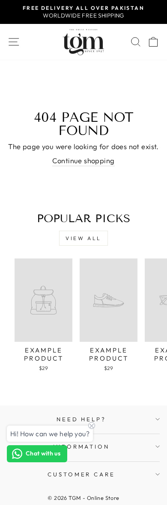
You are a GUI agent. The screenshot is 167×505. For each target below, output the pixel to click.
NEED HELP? (82, 419)
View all (83, 238)
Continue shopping (83, 160)
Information (81, 446)
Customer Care (82, 474)
